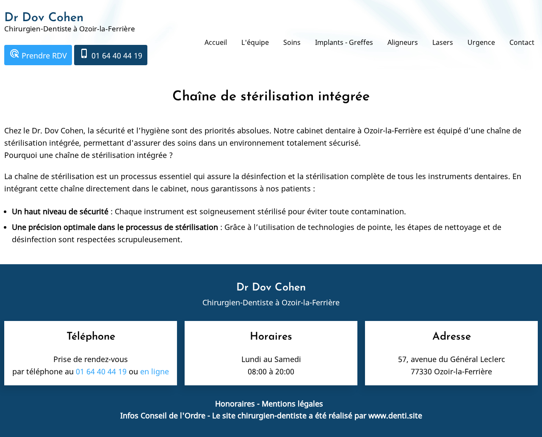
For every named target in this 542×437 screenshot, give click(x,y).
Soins (292, 42)
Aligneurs (402, 42)
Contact (521, 42)
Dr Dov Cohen (43, 18)
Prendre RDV (38, 54)
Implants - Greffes (344, 42)
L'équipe (255, 42)
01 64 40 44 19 (110, 54)
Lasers (442, 42)
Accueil (216, 42)
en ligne (154, 371)
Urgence (481, 42)
